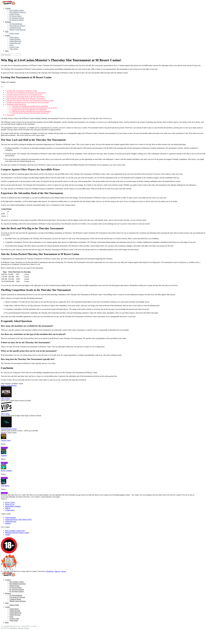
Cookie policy (10, 510)
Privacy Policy (10, 502)
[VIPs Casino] (6, 412)
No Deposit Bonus (15, 24)
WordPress (50, 571)
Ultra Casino (5, 398)
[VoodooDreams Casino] (6, 427)
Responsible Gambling (13, 506)
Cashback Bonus (15, 28)
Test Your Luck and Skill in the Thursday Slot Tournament (26, 92)
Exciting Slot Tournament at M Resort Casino (22, 91)
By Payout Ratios (15, 16)
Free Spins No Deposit (17, 26)
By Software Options (16, 18)
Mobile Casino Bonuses (17, 29)
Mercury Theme (60, 571)
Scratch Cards (14, 47)
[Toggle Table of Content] (2, 87)
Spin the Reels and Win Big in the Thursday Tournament (26, 98)
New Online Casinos (16, 10)
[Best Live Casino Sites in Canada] (8, 4)
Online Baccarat (14, 43)
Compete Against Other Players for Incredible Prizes (24, 94)
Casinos (8, 8)
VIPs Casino (5, 414)
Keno (11, 45)
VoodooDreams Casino (9, 429)
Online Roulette (14, 39)
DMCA (7, 508)
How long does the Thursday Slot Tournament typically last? (30, 113)
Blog (7, 51)
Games (7, 35)
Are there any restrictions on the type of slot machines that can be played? (34, 108)
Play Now (4, 448)
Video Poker (13, 49)
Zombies (4, 455)
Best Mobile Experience (17, 12)
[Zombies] (3, 453)
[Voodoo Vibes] (3, 438)
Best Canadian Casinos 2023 (15, 531)
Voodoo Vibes (6, 440)
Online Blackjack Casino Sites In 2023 (18, 519)
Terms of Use (9, 504)
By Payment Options (16, 20)
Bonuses (8, 22)
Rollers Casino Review (9, 385)
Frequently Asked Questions (16, 104)
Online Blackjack (15, 41)
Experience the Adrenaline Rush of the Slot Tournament (25, 96)
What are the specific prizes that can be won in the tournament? (31, 111)
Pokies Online (14, 33)
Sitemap (8, 523)
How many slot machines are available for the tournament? (30, 106)
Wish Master (5, 486)
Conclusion (10, 115)
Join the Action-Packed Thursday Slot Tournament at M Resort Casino (30, 100)
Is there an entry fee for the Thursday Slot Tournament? (29, 109)
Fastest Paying (14, 14)
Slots (7, 31)
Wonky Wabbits (6, 470)
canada (7, 534)
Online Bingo (14, 37)
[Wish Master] (3, 484)
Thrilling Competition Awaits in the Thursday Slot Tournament (28, 102)
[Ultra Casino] (6, 397)
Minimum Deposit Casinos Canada (17, 532)
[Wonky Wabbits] (3, 469)
